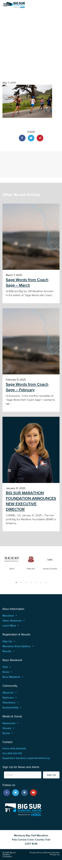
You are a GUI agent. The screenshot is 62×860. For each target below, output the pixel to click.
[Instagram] (24, 792)
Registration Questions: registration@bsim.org (26, 758)
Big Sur (15, 5)
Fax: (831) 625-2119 (12, 753)
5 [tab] (36, 582)
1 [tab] (16, 582)
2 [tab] (21, 582)
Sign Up (51, 774)
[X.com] (15, 792)
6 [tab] (41, 582)
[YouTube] (33, 792)
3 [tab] (26, 582)
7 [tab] (46, 582)
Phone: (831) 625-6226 (14, 748)
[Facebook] (6, 792)
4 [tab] (31, 582)
